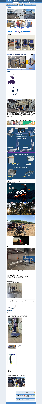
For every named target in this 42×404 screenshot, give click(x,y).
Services (22, 2)
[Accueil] (10, 2)
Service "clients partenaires (26, 0)
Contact (29, 2)
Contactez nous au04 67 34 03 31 (9, 0)
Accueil (20, 2)
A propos (25, 2)
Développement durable (33, 0)
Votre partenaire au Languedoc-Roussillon (15, 0)
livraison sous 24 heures (21, 0)
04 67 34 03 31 (28, 399)
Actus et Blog (27, 2)
